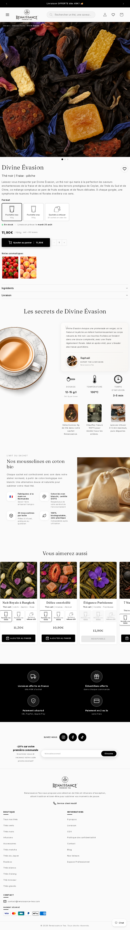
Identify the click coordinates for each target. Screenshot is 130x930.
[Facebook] (73, 737)
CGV (69, 831)
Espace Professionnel (78, 862)
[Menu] (7, 15)
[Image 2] (65, 159)
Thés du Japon (11, 856)
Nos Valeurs (73, 856)
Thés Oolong (10, 874)
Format (6, 200)
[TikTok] (82, 737)
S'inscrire (109, 754)
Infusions (8, 837)
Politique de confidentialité (81, 837)
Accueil (6, 26)
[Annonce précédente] (6, 3)
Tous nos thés (10, 819)
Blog (69, 849)
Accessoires (9, 843)
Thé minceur (9, 880)
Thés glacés (9, 886)
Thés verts (8, 825)
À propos (72, 819)
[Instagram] (63, 737)
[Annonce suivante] (123, 3)
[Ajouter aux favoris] (124, 169)
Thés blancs (9, 868)
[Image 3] (67, 159)
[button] (121, 14)
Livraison (71, 825)
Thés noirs (8, 831)
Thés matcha (10, 849)
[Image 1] (62, 159)
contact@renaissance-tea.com (24, 901)
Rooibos (7, 862)
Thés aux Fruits (18, 26)
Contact (71, 843)
